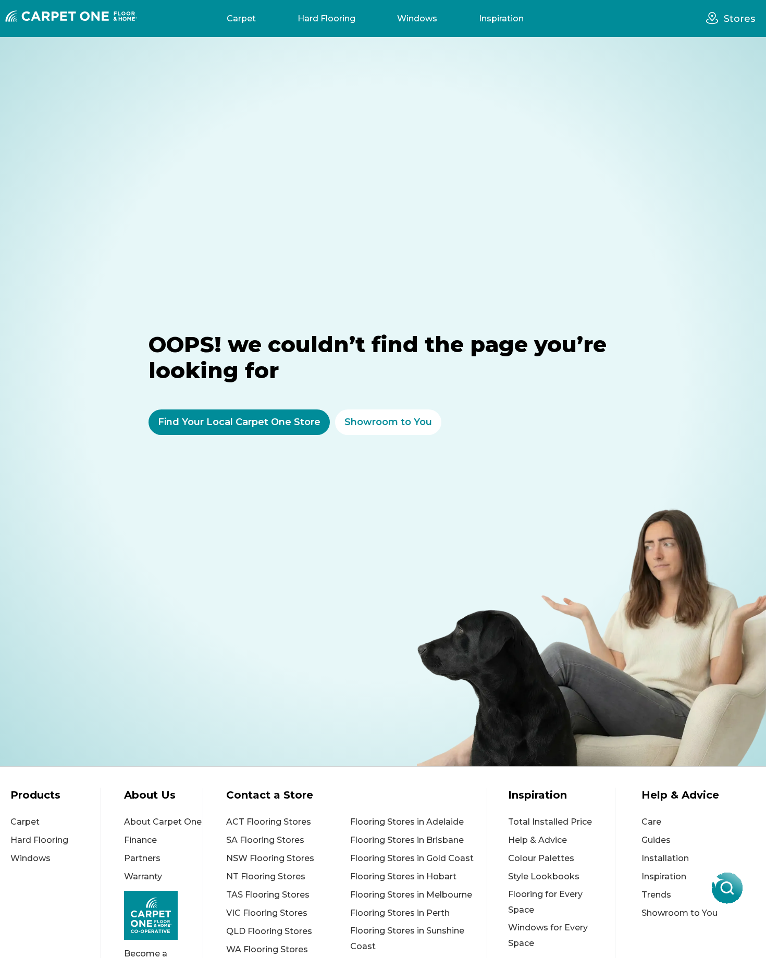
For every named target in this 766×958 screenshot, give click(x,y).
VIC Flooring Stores (266, 913)
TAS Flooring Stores (268, 895)
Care (651, 822)
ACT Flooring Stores (268, 822)
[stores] (715, 18)
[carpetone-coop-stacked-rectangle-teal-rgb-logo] (163, 915)
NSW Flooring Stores (270, 858)
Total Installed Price (550, 822)
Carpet (241, 18)
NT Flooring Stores (265, 876)
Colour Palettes (541, 858)
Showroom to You (679, 913)
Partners (142, 858)
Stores (739, 18)
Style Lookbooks (543, 876)
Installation (665, 858)
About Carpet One (163, 822)
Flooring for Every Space (545, 902)
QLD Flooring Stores (269, 931)
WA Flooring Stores (267, 949)
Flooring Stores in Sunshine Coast (407, 938)
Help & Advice (537, 840)
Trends (656, 895)
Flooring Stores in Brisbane (407, 840)
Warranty (143, 876)
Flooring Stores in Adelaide (407, 822)
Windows (417, 18)
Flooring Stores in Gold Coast (412, 858)
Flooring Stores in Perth (400, 913)
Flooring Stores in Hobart (403, 876)
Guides (656, 840)
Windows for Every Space (548, 935)
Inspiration (501, 18)
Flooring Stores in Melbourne (411, 895)
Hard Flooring (326, 18)
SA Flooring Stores (265, 840)
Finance (140, 840)
